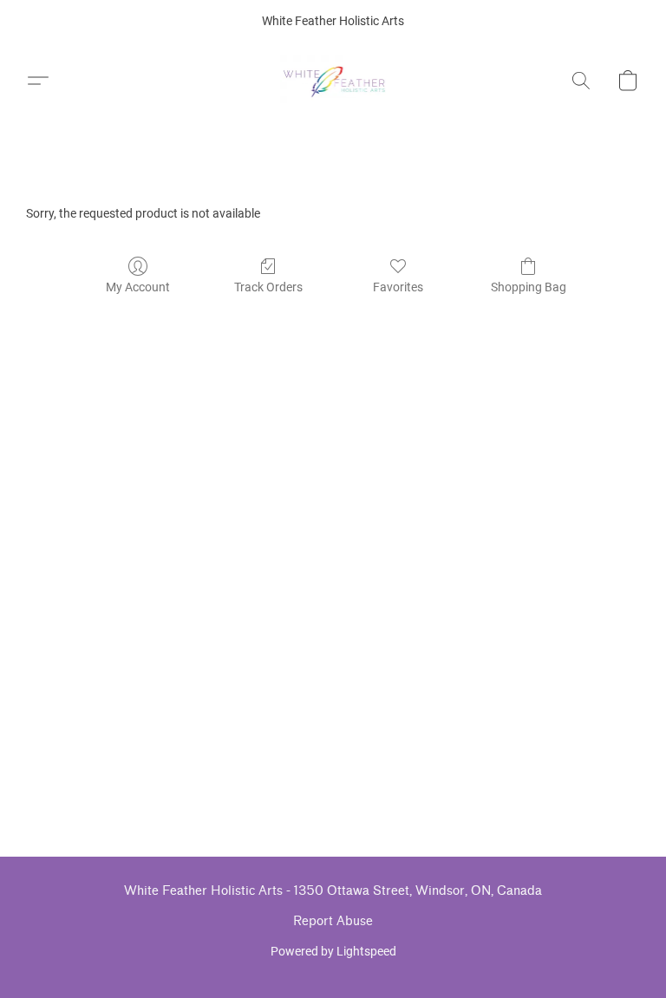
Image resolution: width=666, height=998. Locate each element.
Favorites (398, 287)
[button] (333, 80)
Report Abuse (333, 921)
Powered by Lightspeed (333, 951)
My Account (138, 287)
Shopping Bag (528, 287)
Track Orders (268, 287)
